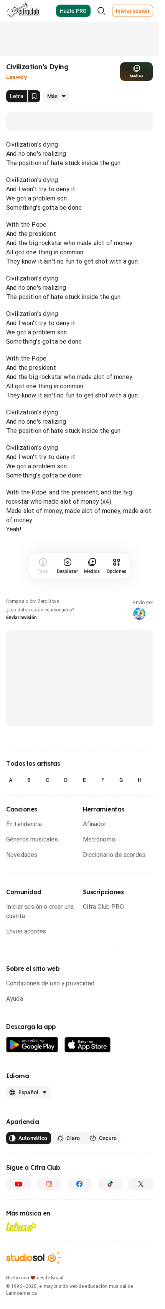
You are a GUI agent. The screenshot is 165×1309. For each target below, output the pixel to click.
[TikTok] (110, 1184)
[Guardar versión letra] (34, 96)
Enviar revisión (21, 617)
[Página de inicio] (23, 11)
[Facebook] (80, 1184)
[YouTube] (18, 1184)
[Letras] (21, 1226)
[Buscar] (101, 10)
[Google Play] (32, 1045)
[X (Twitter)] (141, 1184)
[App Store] (87, 1045)
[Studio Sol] (33, 1258)
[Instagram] (49, 1184)
